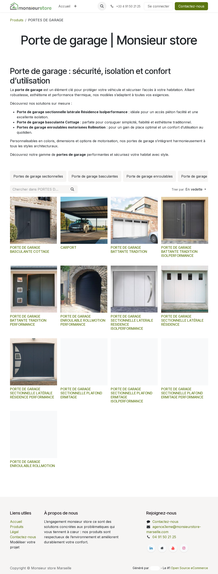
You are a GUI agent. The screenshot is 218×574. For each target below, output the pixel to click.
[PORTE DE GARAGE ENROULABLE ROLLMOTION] (33, 434)
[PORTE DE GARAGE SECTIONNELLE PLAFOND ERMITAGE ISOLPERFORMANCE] (134, 361)
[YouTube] (173, 548)
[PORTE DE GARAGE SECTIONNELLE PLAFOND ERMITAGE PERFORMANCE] (184, 361)
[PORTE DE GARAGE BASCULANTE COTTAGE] (33, 220)
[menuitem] (64, 6)
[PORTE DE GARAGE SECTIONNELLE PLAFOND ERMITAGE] (84, 361)
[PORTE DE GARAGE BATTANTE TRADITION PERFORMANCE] (33, 289)
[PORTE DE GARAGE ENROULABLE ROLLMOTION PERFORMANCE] (84, 289)
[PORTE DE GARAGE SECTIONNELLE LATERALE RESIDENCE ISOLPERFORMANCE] (134, 289)
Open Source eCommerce (189, 568)
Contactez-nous (191, 6)
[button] (102, 6)
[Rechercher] (72, 189)
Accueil (16, 521)
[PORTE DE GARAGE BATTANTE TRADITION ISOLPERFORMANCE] (184, 220)
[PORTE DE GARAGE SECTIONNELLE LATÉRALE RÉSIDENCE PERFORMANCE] (33, 361)
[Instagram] (184, 548)
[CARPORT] (84, 220)
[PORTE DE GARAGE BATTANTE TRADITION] (134, 220)
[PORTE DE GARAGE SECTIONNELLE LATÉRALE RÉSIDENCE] (184, 289)
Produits (16, 20)
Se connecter (158, 6)
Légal (14, 532)
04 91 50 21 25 (164, 537)
